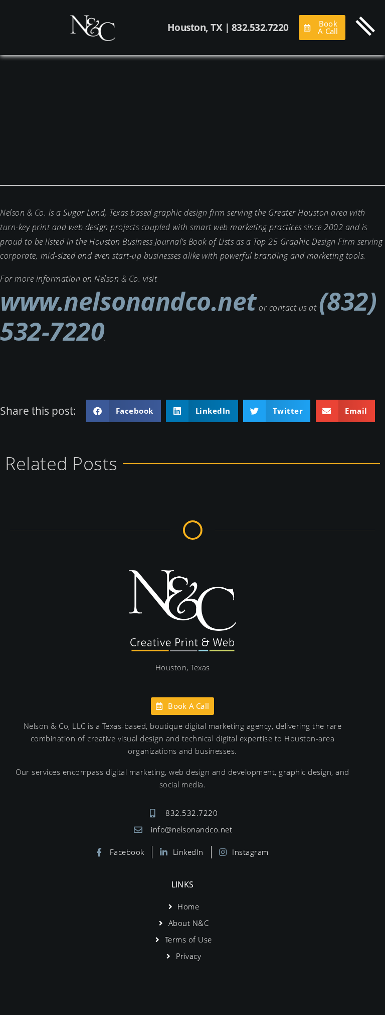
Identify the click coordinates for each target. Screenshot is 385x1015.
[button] (123, 411)
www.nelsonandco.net (128, 301)
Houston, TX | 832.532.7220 (228, 27)
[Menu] (365, 26)
